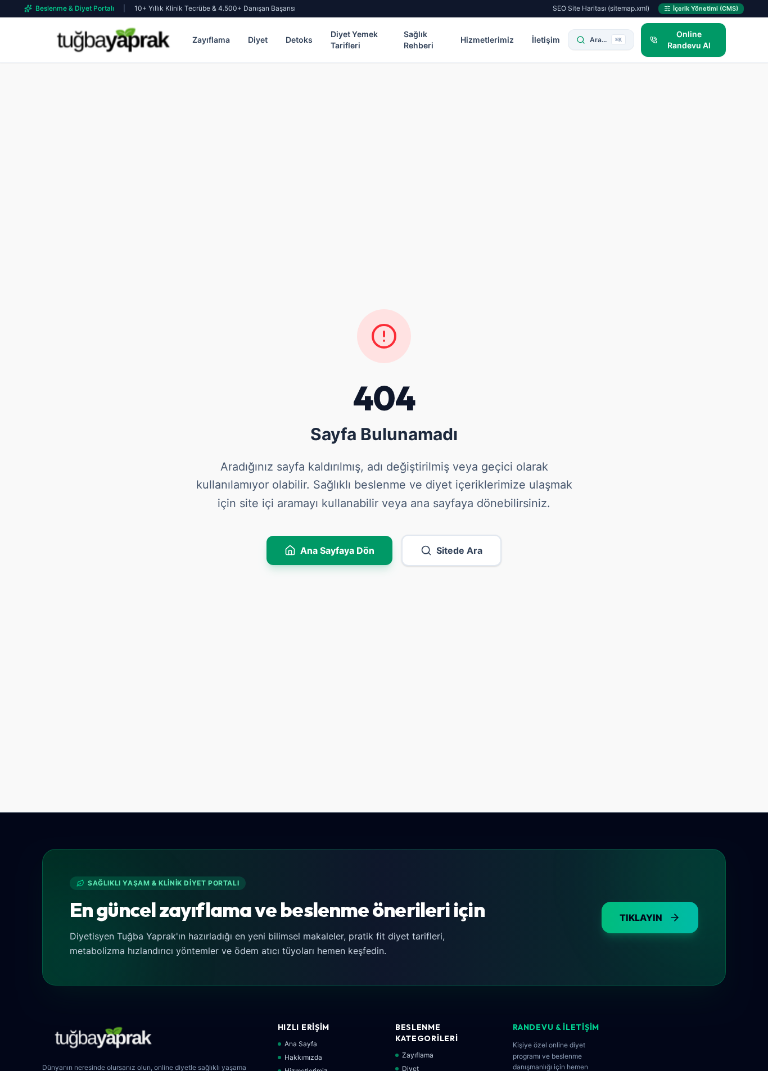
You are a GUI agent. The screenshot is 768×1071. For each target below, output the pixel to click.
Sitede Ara (459, 550)
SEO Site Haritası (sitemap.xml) (601, 8)
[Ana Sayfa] (113, 40)
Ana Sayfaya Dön (337, 550)
